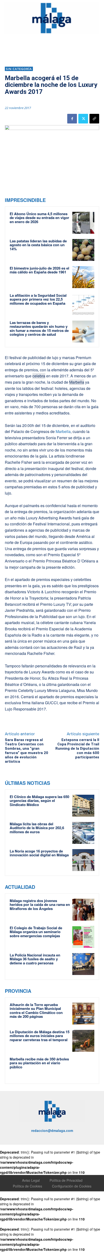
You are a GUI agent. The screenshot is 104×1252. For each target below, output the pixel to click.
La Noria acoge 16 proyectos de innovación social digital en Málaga (39, 853)
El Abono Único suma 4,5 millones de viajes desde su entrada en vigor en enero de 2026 (39, 217)
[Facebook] (72, 118)
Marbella (76, 382)
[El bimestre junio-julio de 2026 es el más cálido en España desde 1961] (83, 277)
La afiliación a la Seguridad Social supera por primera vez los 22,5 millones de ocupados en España (38, 299)
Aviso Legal (31, 1180)
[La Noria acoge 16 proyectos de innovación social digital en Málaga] (83, 860)
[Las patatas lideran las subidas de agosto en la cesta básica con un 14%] (83, 250)
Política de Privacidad (66, 1180)
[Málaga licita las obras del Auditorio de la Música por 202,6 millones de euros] (83, 833)
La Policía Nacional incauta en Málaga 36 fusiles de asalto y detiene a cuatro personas (35, 959)
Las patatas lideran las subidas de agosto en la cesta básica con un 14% (38, 245)
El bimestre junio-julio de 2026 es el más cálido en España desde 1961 (39, 270)
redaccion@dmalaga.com (52, 1130)
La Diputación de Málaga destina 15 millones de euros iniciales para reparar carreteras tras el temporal (39, 1035)
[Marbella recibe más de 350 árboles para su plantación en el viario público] (83, 1068)
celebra (38, 376)
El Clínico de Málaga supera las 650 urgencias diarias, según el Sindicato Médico (39, 800)
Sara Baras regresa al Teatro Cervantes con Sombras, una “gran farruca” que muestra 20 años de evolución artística (26, 751)
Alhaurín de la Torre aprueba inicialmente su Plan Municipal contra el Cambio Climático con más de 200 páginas (36, 1010)
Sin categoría (19, 69)
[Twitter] (83, 118)
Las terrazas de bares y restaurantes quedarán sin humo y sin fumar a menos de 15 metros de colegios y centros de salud (39, 328)
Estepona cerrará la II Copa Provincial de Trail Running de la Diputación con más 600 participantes (77, 748)
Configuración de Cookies (71, 1186)
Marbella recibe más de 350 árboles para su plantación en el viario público (39, 1063)
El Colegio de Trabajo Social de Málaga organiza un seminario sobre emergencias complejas (36, 931)
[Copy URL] (94, 118)
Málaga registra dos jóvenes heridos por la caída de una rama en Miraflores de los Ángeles (40, 904)
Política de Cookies (27, 1186)
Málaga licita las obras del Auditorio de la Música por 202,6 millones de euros (37, 827)
